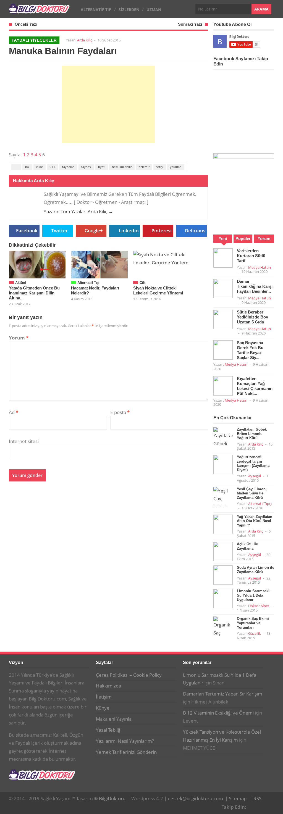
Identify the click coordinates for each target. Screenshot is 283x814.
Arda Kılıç (84, 40)
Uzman (153, 9)
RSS (257, 798)
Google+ (94, 230)
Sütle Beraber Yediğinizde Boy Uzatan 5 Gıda (252, 317)
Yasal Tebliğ (108, 730)
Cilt (142, 283)
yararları (176, 167)
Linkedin (129, 230)
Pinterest (161, 230)
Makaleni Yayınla (114, 719)
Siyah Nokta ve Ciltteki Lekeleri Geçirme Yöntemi (158, 290)
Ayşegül (254, 475)
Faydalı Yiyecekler (34, 40)
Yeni (223, 238)
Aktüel (20, 283)
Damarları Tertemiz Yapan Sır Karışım (222, 694)
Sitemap (238, 798)
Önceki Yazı (26, 24)
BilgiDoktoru (112, 798)
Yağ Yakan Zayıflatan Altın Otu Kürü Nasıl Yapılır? (254, 521)
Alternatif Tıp (96, 9)
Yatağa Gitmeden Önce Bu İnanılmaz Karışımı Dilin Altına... (34, 293)
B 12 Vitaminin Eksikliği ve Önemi (218, 713)
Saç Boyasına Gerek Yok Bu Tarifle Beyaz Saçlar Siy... (250, 350)
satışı (159, 167)
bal (27, 167)
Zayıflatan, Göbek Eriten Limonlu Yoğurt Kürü (252, 433)
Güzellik (254, 633)
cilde (39, 167)
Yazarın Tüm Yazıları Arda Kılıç (78, 211)
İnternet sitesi (24, 441)
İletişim (104, 697)
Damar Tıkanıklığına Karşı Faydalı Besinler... (254, 286)
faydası (86, 167)
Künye (102, 708)
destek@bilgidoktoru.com (195, 798)
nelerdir (144, 167)
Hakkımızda (108, 686)
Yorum (18, 337)
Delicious (195, 230)
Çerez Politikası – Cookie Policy (129, 675)
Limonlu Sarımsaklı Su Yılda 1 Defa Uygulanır (254, 595)
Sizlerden (129, 9)
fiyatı (101, 167)
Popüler (243, 238)
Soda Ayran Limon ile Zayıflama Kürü (255, 569)
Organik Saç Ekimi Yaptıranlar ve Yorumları (253, 623)
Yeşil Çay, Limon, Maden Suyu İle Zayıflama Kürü (252, 493)
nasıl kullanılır (122, 167)
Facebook (27, 230)
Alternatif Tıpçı (260, 503)
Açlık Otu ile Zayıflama (247, 546)
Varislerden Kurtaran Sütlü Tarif (251, 255)
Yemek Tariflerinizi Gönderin (126, 752)
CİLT (52, 167)
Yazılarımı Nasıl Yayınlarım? (125, 741)
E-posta (120, 412)
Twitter (59, 230)
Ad (13, 412)
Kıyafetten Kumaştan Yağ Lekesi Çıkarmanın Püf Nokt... (254, 386)
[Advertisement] (108, 104)
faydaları (68, 167)
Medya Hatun (259, 267)
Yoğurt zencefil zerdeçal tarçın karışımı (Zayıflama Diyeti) (253, 463)
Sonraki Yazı (190, 24)
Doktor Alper (258, 605)
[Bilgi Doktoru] (39, 11)
